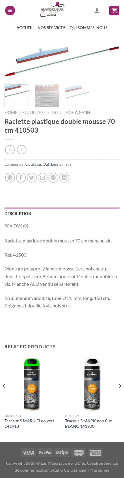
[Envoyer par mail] (43, 178)
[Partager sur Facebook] (21, 178)
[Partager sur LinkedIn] (64, 178)
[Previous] (14, 65)
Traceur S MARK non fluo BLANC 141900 (88, 423)
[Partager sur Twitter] (32, 178)
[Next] (109, 65)
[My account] (97, 10)
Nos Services (51, 27)
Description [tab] (18, 213)
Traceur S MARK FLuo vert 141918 (29, 423)
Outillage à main (70, 112)
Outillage (34, 112)
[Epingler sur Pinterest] (53, 178)
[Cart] (114, 11)
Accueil (25, 27)
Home (11, 112)
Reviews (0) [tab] (16, 226)
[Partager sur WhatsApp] (10, 178)
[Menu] (10, 11)
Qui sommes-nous (88, 27)
